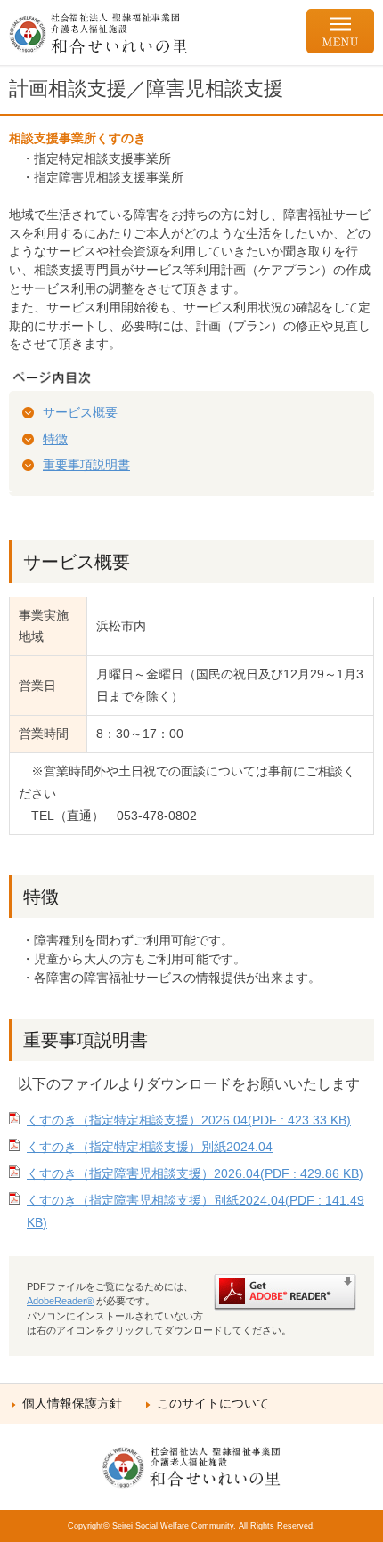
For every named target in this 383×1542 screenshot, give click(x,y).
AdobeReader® (60, 1300)
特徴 (55, 439)
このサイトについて (213, 1403)
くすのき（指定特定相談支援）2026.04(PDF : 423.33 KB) (189, 1120)
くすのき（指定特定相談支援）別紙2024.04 (150, 1147)
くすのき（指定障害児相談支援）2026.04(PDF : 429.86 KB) (195, 1173)
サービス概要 (80, 412)
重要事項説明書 (86, 465)
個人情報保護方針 (72, 1403)
